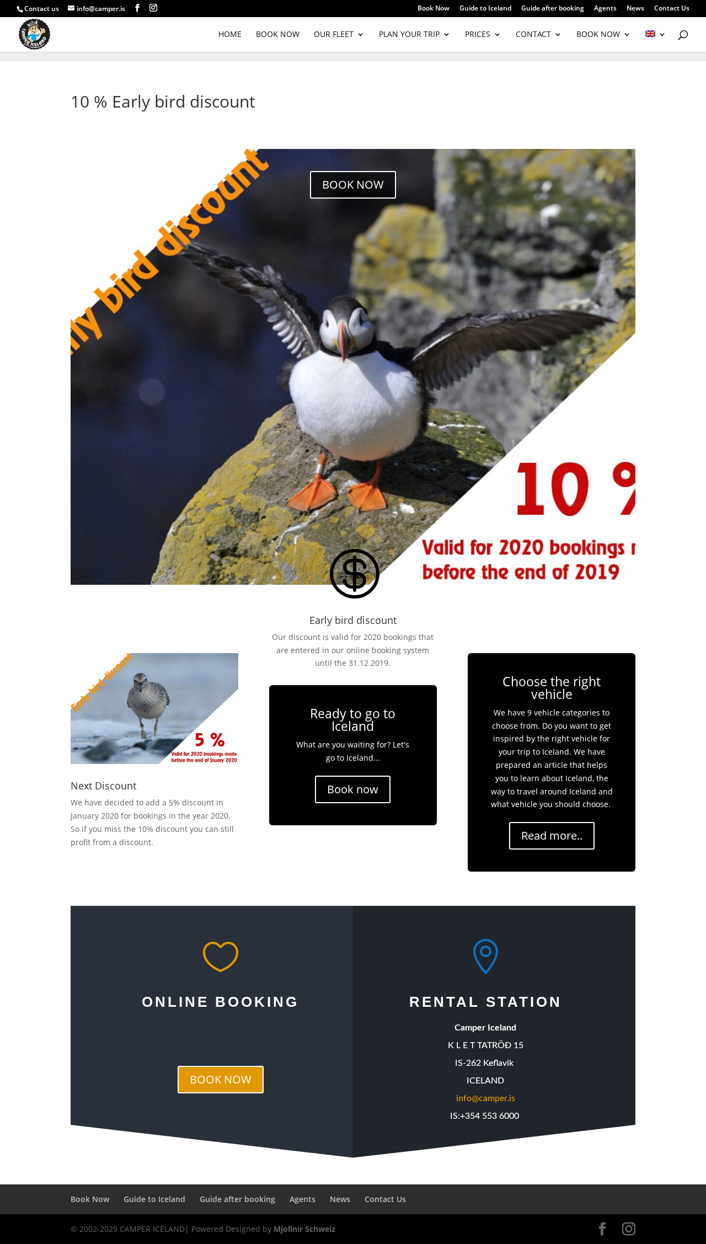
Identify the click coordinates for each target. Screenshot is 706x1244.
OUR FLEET (334, 34)
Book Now (434, 9)
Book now (352, 789)
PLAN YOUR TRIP (409, 34)
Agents (605, 9)
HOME (230, 34)
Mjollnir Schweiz (304, 1229)
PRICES (477, 34)
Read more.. (551, 835)
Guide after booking (552, 9)
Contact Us (671, 9)
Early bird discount (353, 620)
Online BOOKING (220, 1002)
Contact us (41, 8)
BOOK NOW (277, 34)
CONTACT (533, 34)
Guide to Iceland (485, 9)
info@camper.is (485, 1098)
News (635, 9)
